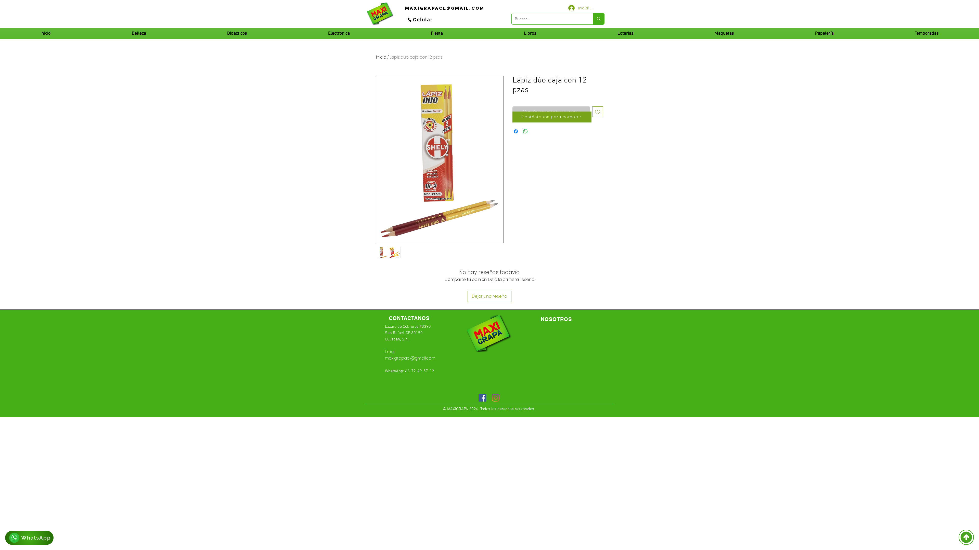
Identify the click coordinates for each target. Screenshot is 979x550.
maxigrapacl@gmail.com (410, 358)
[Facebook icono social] (482, 398)
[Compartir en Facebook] (516, 131)
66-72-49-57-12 (419, 371)
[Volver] (966, 537)
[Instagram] (495, 398)
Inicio (381, 57)
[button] (236, 33)
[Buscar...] (598, 18)
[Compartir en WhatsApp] (525, 131)
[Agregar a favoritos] (597, 111)
